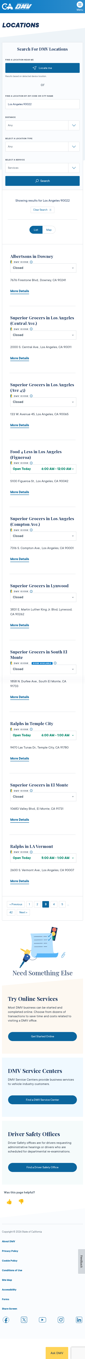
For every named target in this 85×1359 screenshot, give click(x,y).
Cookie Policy (9, 1260)
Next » (23, 912)
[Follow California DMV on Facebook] (6, 1320)
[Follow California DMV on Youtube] (42, 1320)
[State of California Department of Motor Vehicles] (23, 6)
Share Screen (9, 1308)
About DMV (8, 1241)
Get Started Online (42, 1036)
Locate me (45, 67)
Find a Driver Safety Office (42, 1167)
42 (11, 912)
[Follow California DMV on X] (24, 1320)
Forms (5, 1299)
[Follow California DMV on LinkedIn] (79, 1320)
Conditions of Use (12, 1270)
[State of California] (7, 6)
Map (49, 229)
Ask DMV (57, 1353)
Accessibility (9, 1289)
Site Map (7, 1280)
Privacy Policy (10, 1251)
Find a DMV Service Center (42, 1099)
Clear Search (40, 209)
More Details (19, 291)
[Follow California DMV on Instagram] (61, 1320)
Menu (80, 9)
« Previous (15, 904)
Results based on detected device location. (25, 76)
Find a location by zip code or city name (29, 96)
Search (45, 181)
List (36, 229)
